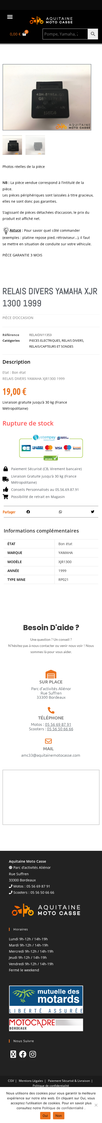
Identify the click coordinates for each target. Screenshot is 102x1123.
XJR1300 (65, 561)
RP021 (63, 579)
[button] (9, 16)
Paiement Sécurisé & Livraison (69, 1081)
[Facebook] (22, 1054)
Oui (45, 1116)
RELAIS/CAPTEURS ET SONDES (51, 346)
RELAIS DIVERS (72, 340)
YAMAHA (65, 552)
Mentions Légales (31, 1081)
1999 (62, 570)
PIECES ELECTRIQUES (44, 340)
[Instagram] (32, 1054)
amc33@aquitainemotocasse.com (50, 755)
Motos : (51, 724)
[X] (13, 1054)
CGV (11, 1081)
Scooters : (51, 728)
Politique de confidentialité (51, 1086)
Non (58, 1116)
